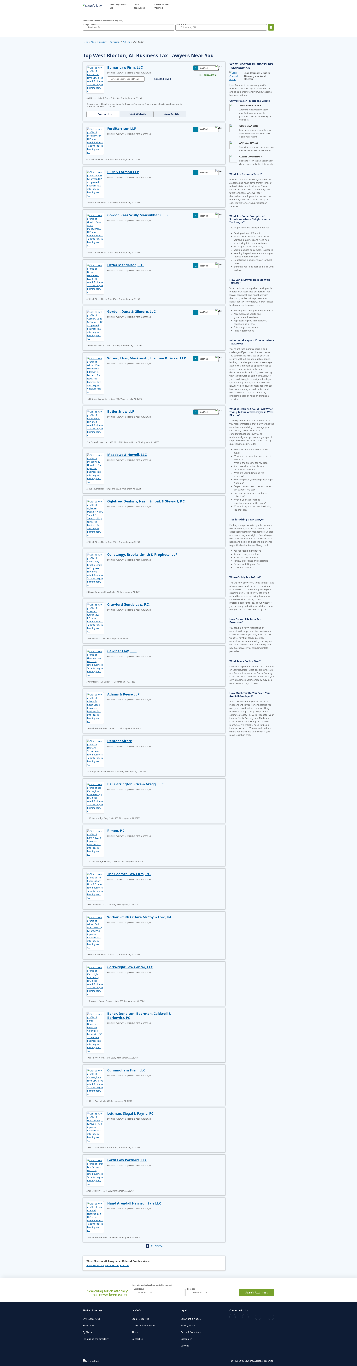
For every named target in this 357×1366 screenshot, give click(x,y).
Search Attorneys (256, 1292)
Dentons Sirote (119, 740)
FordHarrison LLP (121, 128)
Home (85, 42)
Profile (171, 114)
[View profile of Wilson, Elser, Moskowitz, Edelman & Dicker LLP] (95, 375)
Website (138, 114)
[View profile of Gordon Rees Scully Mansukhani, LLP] (95, 230)
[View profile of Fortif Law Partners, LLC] (95, 1171)
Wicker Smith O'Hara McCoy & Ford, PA (139, 917)
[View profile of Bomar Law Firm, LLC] (95, 79)
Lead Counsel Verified (161, 6)
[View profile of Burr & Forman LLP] (95, 183)
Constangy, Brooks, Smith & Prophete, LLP (142, 554)
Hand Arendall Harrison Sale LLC (134, 1203)
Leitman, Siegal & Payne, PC (130, 1113)
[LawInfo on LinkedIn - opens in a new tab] (271, 1317)
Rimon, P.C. (116, 830)
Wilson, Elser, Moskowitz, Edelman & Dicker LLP (146, 358)
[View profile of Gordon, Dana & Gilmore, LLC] (95, 325)
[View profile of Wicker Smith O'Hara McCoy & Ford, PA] (95, 932)
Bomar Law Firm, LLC (125, 67)
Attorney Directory (99, 42)
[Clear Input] (171, 27)
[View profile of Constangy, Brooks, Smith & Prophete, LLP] (95, 569)
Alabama (126, 42)
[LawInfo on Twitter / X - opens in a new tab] (245, 1317)
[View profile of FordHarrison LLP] (95, 140)
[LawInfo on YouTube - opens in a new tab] (258, 1317)
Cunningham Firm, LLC (126, 1070)
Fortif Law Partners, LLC (127, 1160)
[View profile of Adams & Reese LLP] (95, 707)
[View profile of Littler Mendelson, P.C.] (95, 278)
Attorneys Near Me (120, 6)
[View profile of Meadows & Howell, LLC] (95, 468)
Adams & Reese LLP (123, 694)
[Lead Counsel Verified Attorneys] (235, 76)
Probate (124, 1265)
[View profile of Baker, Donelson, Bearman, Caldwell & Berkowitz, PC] (95, 1032)
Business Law (112, 1265)
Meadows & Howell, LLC (127, 454)
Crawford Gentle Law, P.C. (128, 604)
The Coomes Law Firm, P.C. (129, 873)
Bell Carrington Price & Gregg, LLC (135, 784)
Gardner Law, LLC (122, 651)
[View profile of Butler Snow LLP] (95, 423)
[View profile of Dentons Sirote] (95, 752)
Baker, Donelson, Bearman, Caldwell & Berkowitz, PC (139, 1015)
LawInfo (136, 1310)
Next (158, 1246)
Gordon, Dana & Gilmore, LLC (131, 311)
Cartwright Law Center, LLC (130, 967)
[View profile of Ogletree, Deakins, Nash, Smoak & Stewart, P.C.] (95, 518)
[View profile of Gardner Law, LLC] (95, 662)
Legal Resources (139, 6)
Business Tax (114, 42)
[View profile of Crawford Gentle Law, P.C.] (95, 617)
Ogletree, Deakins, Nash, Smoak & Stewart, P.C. (146, 501)
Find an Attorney (92, 1310)
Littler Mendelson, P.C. (125, 265)
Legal (184, 1310)
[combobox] (128, 27)
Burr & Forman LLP (123, 171)
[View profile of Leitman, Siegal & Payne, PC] (95, 1127)
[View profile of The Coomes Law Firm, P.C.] (95, 885)
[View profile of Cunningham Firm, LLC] (95, 1082)
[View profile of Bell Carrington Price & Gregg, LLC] (95, 797)
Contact (104, 114)
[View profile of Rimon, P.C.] (95, 842)
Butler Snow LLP (120, 411)
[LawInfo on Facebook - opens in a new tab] (232, 1317)
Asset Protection (95, 1265)
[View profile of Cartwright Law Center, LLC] (95, 980)
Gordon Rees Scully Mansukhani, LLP (137, 215)
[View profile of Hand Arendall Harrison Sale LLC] (95, 1216)
